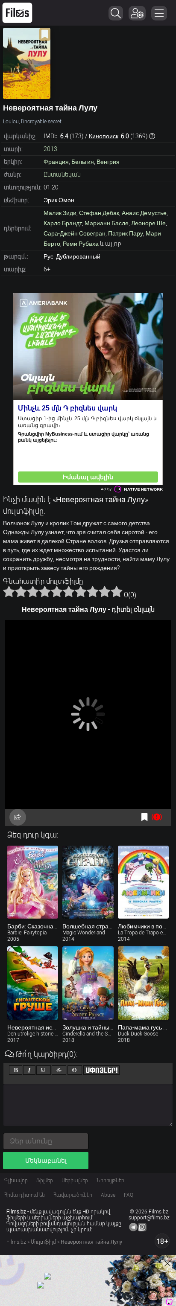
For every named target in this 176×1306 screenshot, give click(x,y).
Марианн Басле (107, 223)
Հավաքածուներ (72, 1195)
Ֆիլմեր (44, 1181)
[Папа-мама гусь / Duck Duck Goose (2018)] (143, 983)
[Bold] (15, 1070)
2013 (50, 148)
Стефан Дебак (99, 212)
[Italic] (29, 1070)
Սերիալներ (75, 1181)
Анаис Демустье (144, 212)
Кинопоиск (103, 136)
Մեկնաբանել (46, 1160)
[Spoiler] (101, 1070)
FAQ (128, 1195)
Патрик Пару (125, 233)
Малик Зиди (60, 212)
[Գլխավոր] (17, 12)
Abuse (108, 1195)
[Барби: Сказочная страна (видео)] (32, 882)
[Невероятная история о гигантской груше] (32, 983)
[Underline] (43, 1070)
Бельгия (82, 161)
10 (117, 591)
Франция (56, 161)
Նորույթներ (110, 1181)
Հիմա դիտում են (24, 1195)
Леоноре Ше (148, 223)
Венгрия (108, 161)
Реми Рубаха (81, 243)
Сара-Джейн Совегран (75, 233)
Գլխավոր (16, 1181)
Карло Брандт (63, 223)
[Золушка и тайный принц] (87, 983)
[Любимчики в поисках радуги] (143, 882)
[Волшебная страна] (87, 882)
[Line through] (59, 1070)
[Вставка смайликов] (74, 1070)
